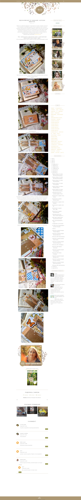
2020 (52, 158)
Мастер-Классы (40, 1)
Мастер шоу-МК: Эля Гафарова (57, 244)
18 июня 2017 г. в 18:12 (23, 434)
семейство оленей (53, 141)
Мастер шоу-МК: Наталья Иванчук (58, 236)
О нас (23, 1)
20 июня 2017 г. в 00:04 (25, 468)
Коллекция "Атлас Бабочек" (36, 397)
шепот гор (62, 152)
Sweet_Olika (23, 442)
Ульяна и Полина (24, 433)
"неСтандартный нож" (58, 108)
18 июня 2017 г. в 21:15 (23, 452)
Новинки (54, 133)
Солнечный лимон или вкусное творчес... (31, 414)
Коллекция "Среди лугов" (54, 127)
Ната (21, 450)
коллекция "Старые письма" (55, 128)
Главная (18, 1)
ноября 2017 (54, 165)
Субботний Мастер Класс (54, 146)
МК (51, 133)
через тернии (57, 152)
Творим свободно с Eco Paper (55, 147)
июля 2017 (54, 171)
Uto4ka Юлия (23, 424)
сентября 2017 (54, 168)
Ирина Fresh (23, 459)
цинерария (52, 152)
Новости (58, 133)
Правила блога (48, 1)
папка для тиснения (54, 136)
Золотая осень (53, 119)
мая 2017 (53, 266)
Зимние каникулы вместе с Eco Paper (56, 117)
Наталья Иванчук (38, 34)
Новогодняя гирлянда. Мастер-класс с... (42, 414)
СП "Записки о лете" (54, 144)
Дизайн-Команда (53, 114)
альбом (57, 109)
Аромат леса (61, 109)
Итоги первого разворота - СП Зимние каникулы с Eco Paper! (59, 296)
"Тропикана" (53, 109)
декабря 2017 (54, 164)
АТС (56, 111)
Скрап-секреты (60, 141)
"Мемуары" (52, 108)
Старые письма (60, 144)
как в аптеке (58, 119)
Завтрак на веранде (60, 114)
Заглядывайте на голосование (57, 223)
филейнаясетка (59, 149)
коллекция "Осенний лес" (55, 125)
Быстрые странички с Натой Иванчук (21, 412)
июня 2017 (54, 172)
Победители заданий (54, 138)
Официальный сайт (30, 1)
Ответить (46, 446)
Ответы (20, 464)
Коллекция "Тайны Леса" (54, 130)
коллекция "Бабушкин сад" (55, 122)
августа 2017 (54, 169)
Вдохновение (28, 397)
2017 (52, 162)
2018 (52, 161)
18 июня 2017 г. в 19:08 (23, 443)
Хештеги (54, 228)
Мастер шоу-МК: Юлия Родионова (58, 265)
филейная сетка (53, 149)
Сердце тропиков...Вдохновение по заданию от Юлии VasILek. (59, 275)
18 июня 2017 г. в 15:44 (23, 426)
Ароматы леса (53, 111)
